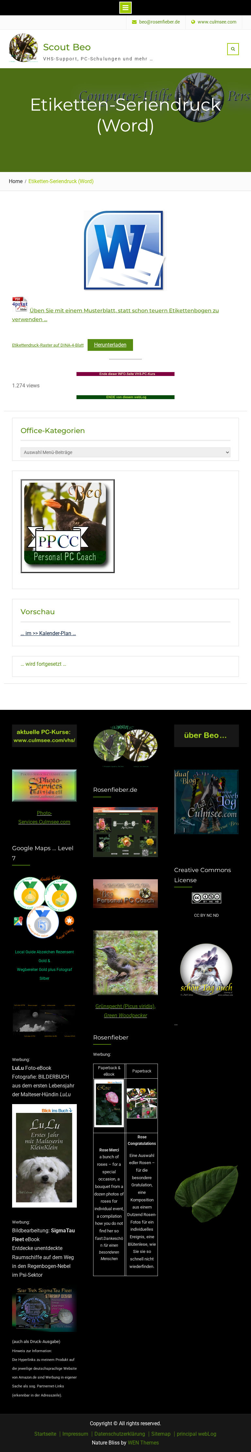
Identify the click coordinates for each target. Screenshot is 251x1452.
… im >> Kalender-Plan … (48, 633)
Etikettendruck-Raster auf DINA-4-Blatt (48, 345)
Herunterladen (110, 345)
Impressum (75, 1434)
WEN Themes (143, 1443)
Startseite (45, 1434)
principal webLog (196, 1434)
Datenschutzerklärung (119, 1434)
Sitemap (161, 1434)
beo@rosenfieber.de (159, 22)
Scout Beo (67, 47)
